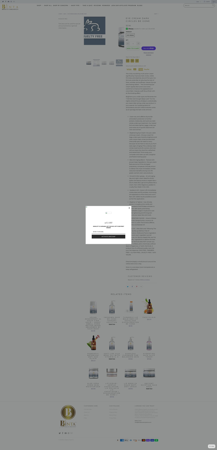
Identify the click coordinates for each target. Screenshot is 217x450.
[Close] (129, 208)
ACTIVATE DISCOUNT (108, 237)
